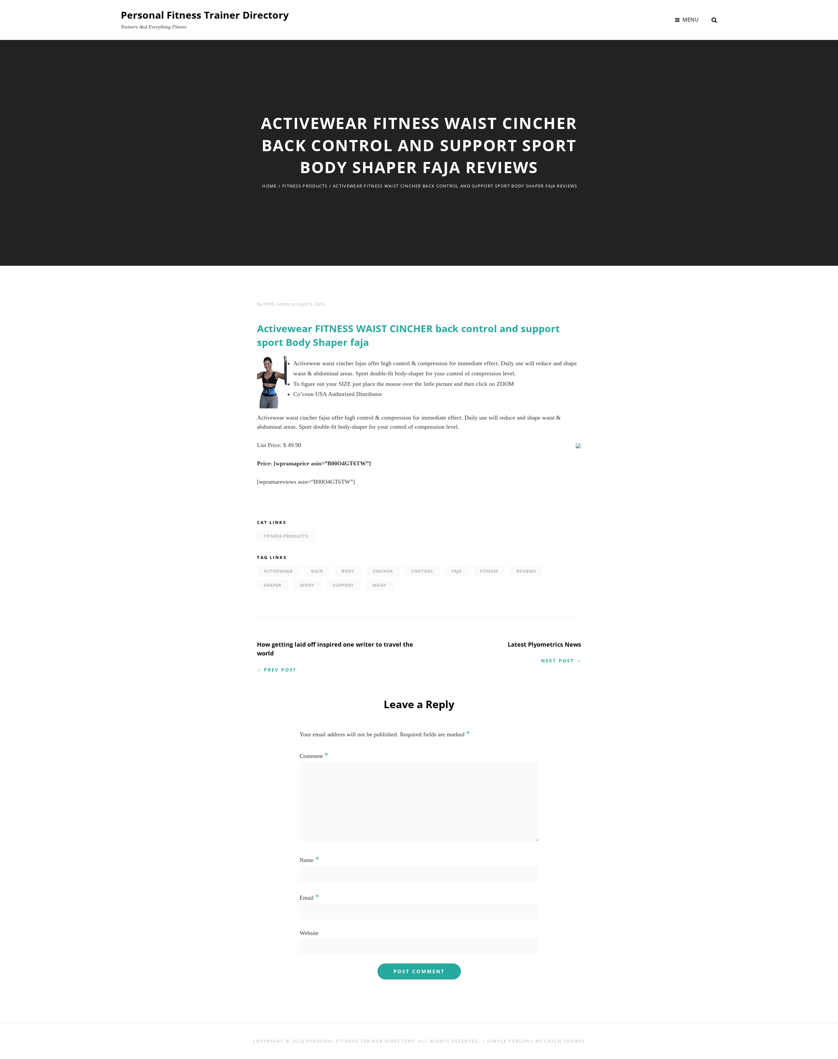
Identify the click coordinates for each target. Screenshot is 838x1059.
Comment (314, 756)
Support (343, 585)
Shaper (273, 585)
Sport (307, 585)
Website (309, 933)
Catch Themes (564, 1041)
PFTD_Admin (277, 304)
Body (348, 571)
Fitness (489, 571)
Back (317, 571)
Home (269, 186)
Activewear (278, 571)
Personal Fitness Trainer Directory (205, 15)
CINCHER (383, 571)
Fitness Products (305, 186)
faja (456, 571)
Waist (379, 585)
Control (422, 571)
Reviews (526, 571)
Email (309, 897)
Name (309, 860)
